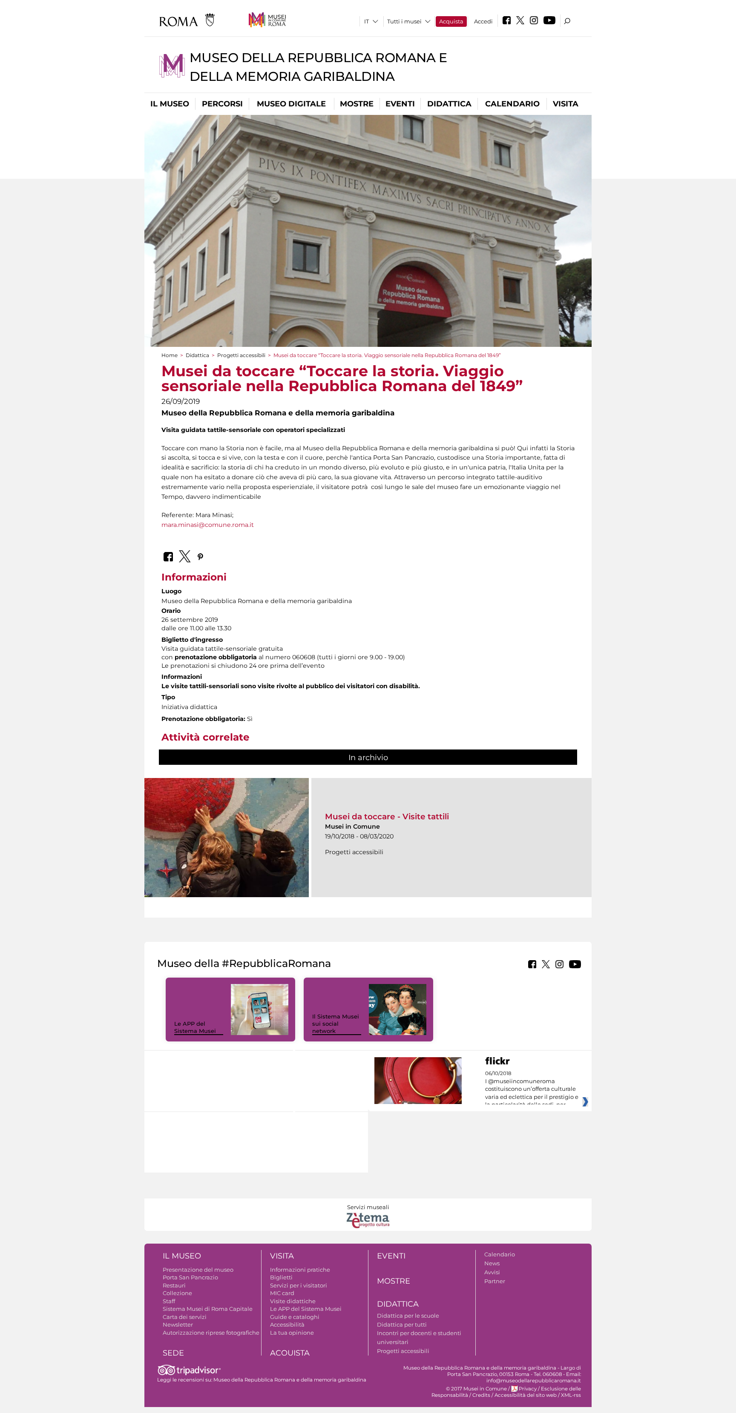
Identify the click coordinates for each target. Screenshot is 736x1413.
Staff (169, 1301)
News (492, 1263)
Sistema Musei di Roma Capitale (208, 1308)
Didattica (449, 104)
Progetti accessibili (241, 355)
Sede (173, 1353)
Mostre (357, 104)
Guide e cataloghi (294, 1316)
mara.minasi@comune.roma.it (207, 525)
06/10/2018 (531, 1089)
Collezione (177, 1293)
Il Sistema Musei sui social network (335, 1023)
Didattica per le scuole (408, 1315)
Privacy (528, 1389)
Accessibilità (287, 1324)
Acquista (451, 21)
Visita (565, 104)
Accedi (483, 21)
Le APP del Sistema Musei (195, 1027)
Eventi (400, 104)
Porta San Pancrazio (190, 1277)
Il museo (169, 104)
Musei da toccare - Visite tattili (387, 816)
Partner (494, 1281)
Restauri (174, 1285)
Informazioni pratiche (300, 1269)
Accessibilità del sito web (525, 1395)
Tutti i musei (404, 21)
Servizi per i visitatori (298, 1285)
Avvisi (492, 1272)
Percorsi (222, 104)
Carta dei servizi (185, 1316)
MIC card (282, 1293)
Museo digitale (291, 104)
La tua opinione (292, 1332)
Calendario (512, 104)
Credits (481, 1395)
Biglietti (281, 1277)
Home (169, 355)
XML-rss (571, 1395)
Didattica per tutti (402, 1324)
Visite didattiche (293, 1301)
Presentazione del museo (198, 1269)
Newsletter (178, 1324)
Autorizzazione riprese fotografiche (211, 1332)
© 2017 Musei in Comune (476, 1389)
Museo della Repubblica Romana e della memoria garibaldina (289, 1380)
